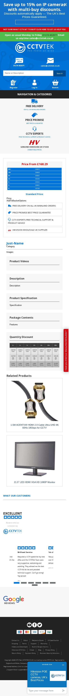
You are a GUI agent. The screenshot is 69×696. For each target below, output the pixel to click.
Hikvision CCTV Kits (18, 650)
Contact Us (15, 640)
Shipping (15, 644)
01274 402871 (50, 34)
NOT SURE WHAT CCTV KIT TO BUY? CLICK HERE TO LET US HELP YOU (34, 29)
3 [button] (31, 583)
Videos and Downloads (20, 647)
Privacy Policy (50, 650)
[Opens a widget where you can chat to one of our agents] (47, 677)
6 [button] (53, 583)
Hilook (32, 650)
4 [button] (38, 583)
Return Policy (16, 653)
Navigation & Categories (34, 94)
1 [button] (17, 583)
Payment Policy (30, 653)
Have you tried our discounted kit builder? (66, 350)
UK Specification (53, 640)
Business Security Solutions (49, 653)
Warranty (44, 644)
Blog (39, 650)
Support (33, 644)
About (25, 640)
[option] (31, 564)
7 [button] (35, 585)
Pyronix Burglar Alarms (40, 647)
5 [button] (45, 583)
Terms (24, 644)
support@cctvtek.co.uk (26, 670)
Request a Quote (37, 640)
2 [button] (24, 583)
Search (60, 73)
